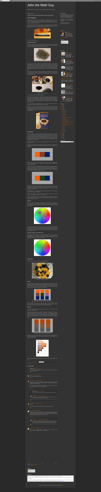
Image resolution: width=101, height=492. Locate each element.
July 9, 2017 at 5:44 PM (41, 395)
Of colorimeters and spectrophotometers (67, 121)
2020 (62, 105)
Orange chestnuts (68, 65)
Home (42, 463)
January (63, 131)
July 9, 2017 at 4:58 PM (40, 391)
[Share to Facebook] (42, 362)
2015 (62, 134)
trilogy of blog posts (47, 68)
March (63, 130)
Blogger (61, 485)
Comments (30, 471)
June (63, 126)
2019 (62, 106)
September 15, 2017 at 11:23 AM (43, 419)
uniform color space (32, 363)
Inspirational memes (65, 119)
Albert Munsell (49, 309)
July (62, 116)
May (63, 127)
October (63, 112)
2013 (62, 136)
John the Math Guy (40, 5)
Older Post (55, 463)
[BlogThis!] (40, 362)
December (63, 110)
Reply (31, 377)
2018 (62, 107)
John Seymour (32, 380)
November (63, 111)
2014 (62, 135)
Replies (32, 389)
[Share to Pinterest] (43, 362)
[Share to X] (41, 362)
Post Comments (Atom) (34, 464)
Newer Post (29, 463)
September (63, 113)
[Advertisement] (42, 454)
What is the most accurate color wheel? (69, 72)
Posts (62, 41)
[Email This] (39, 362)
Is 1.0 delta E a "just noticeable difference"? (69, 60)
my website (66, 19)
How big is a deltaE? (65, 120)
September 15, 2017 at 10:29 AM (36, 428)
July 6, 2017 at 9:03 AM (39, 380)
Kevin (31, 410)
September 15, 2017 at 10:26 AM (36, 410)
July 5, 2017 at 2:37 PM (38, 368)
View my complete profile (64, 37)
